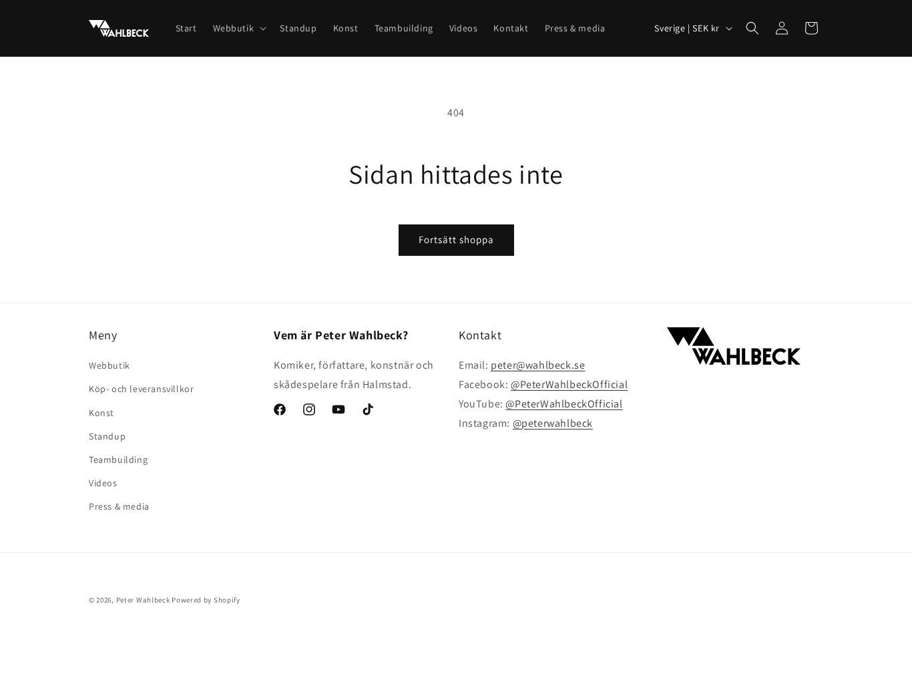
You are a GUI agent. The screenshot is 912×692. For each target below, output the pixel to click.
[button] (238, 28)
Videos (103, 483)
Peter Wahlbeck (143, 599)
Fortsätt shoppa (456, 239)
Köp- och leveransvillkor (141, 389)
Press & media (119, 506)
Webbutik (109, 365)
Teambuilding (118, 460)
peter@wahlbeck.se (538, 365)
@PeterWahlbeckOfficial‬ (569, 384)
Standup (107, 436)
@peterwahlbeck (553, 423)
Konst (101, 413)
